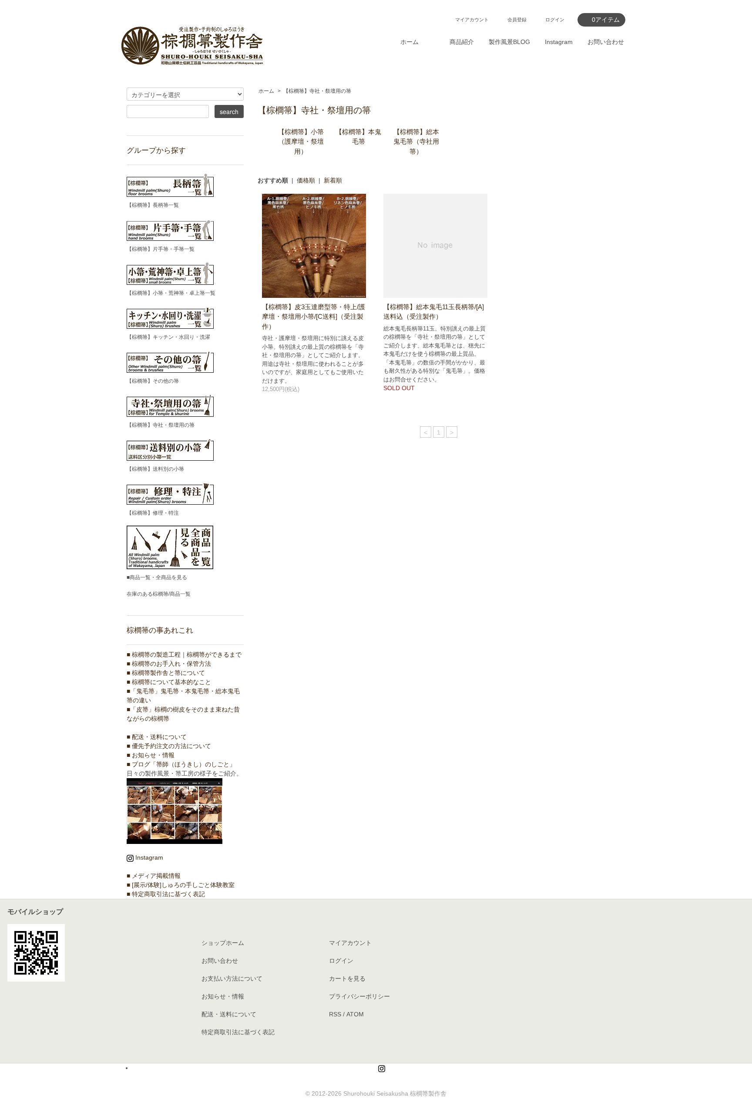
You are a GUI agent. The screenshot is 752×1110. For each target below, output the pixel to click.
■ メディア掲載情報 (154, 875)
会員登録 (517, 19)
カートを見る (347, 978)
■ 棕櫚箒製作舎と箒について (166, 672)
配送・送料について (228, 1014)
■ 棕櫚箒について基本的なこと (169, 681)
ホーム (409, 41)
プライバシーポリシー (359, 996)
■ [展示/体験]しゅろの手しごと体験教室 (181, 884)
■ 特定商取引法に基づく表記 (166, 894)
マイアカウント (472, 19)
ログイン (554, 19)
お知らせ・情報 (222, 996)
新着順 (333, 180)
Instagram (559, 41)
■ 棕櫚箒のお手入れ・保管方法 (169, 663)
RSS (335, 1014)
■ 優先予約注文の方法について (169, 745)
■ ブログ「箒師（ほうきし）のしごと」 (181, 764)
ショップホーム (222, 942)
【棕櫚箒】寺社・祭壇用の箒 (317, 91)
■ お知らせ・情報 (151, 755)
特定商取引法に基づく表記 (238, 1032)
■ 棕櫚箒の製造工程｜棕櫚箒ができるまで (184, 654)
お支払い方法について (231, 978)
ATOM (355, 1014)
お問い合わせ (606, 41)
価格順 (306, 180)
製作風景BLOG (509, 41)
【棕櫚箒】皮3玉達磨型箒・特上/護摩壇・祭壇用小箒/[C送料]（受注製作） (313, 316)
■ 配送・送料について (157, 736)
